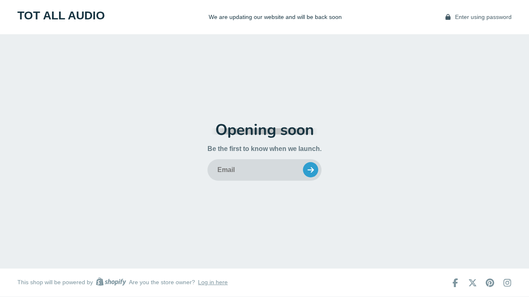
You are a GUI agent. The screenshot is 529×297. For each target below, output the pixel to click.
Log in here (213, 282)
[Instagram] (507, 282)
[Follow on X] (472, 282)
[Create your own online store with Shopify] (111, 282)
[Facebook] (455, 282)
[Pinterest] (490, 282)
